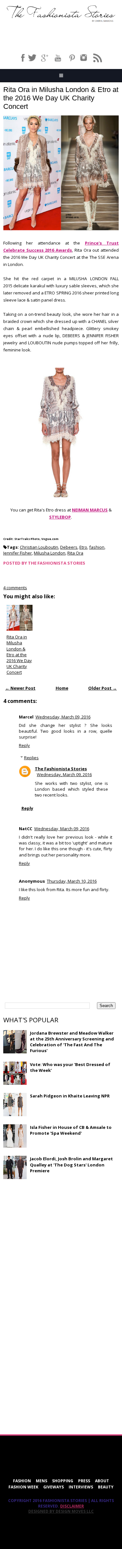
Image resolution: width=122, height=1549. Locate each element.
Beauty (106, 1487)
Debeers (68, 547)
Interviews (81, 1487)
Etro (83, 547)
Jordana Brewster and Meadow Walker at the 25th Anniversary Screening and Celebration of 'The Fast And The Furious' (72, 1042)
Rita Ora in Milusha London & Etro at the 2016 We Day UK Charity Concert (60, 98)
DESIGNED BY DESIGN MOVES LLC (61, 1511)
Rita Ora (75, 553)
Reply (24, 745)
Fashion (22, 1481)
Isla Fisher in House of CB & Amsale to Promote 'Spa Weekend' (71, 1130)
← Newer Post (20, 688)
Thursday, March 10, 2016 (72, 881)
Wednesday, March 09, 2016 (62, 717)
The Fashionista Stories (61, 769)
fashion (96, 547)
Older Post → (102, 688)
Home (62, 688)
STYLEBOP (60, 517)
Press (84, 1481)
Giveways (53, 1487)
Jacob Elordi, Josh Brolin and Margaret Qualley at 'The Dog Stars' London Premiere (71, 1164)
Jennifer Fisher (17, 553)
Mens (41, 1481)
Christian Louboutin (39, 547)
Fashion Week (23, 1487)
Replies (31, 758)
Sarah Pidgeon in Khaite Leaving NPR (70, 1096)
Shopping (62, 1481)
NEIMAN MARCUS (90, 510)
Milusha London (49, 553)
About (102, 1481)
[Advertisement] (52, 1231)
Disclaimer (72, 1506)
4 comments (15, 588)
